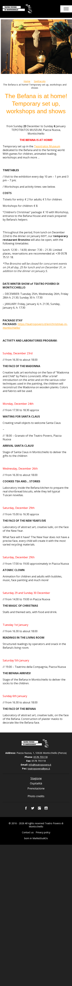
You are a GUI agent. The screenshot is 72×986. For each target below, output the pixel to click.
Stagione (36, 778)
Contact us (28, 832)
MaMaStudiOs (40, 838)
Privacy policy (43, 832)
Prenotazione (36, 788)
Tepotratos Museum (47, 146)
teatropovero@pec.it (39, 768)
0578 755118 (40, 757)
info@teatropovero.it (40, 764)
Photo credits (36, 796)
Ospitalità (36, 783)
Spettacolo (40, 81)
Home (27, 81)
